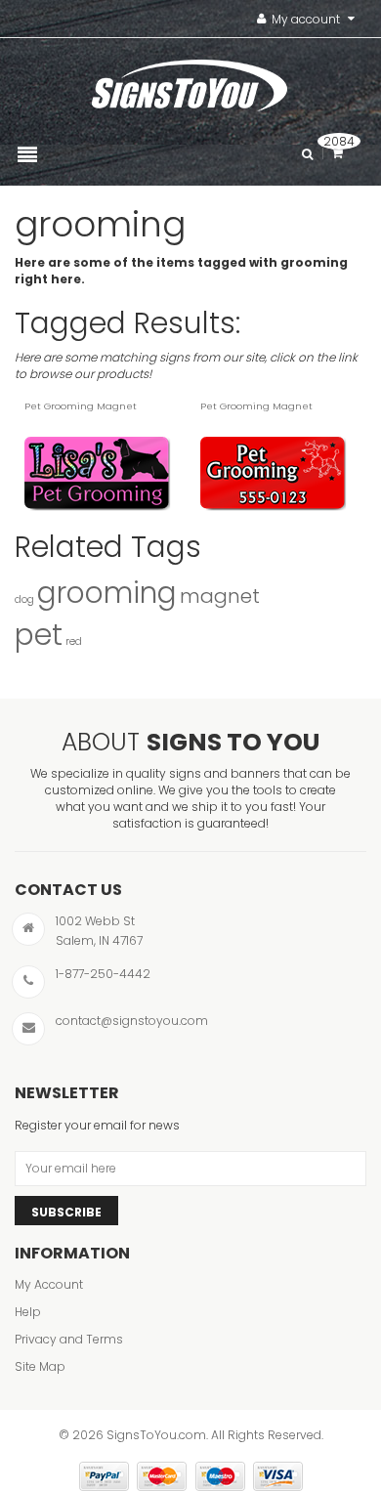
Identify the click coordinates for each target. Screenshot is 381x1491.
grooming (107, 593)
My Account (49, 1284)
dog (24, 599)
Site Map (40, 1366)
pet (39, 635)
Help (28, 1311)
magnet (220, 596)
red (73, 641)
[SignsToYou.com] (189, 81)
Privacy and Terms (69, 1339)
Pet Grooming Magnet (80, 406)
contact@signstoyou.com (132, 1020)
